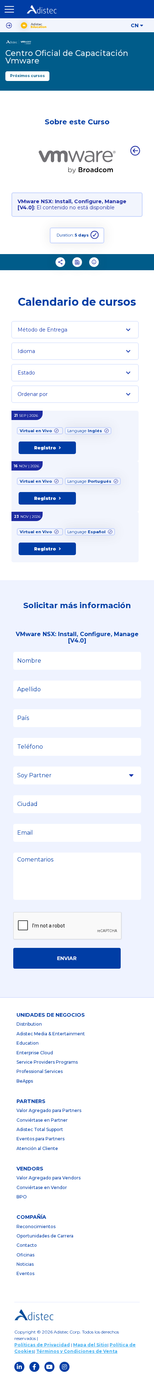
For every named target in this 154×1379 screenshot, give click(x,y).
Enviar (67, 958)
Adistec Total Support (39, 1129)
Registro (45, 447)
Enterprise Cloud (34, 1052)
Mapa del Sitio (90, 1344)
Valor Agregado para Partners (48, 1110)
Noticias (25, 1264)
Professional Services (39, 1071)
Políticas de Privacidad (42, 1344)
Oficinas (25, 1255)
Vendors (29, 1168)
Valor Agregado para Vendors (48, 1177)
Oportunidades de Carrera (44, 1236)
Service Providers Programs (47, 1062)
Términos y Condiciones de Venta (76, 1351)
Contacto (26, 1245)
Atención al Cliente (37, 1148)
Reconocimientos (36, 1226)
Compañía (31, 1217)
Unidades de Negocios (50, 1015)
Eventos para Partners (40, 1138)
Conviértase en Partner (42, 1120)
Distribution (29, 1024)
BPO (21, 1196)
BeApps (24, 1081)
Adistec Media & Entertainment (50, 1033)
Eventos (25, 1273)
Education (27, 1043)
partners (30, 1101)
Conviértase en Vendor (41, 1187)
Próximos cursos (27, 75)
